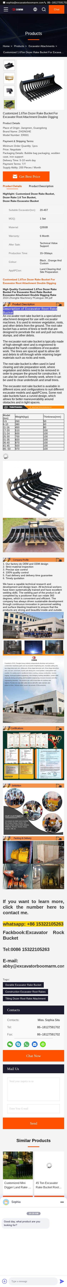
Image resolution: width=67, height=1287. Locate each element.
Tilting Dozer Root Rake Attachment (25, 998)
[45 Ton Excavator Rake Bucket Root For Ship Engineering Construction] (18, 1165)
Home (6, 46)
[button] (10, 108)
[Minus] (62, 1202)
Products (19, 46)
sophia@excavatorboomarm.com (25, 2)
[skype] (18, 1044)
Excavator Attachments (41, 46)
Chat (56, 9)
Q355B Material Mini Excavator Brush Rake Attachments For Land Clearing (49, 1185)
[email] (34, 1044)
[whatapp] (26, 1044)
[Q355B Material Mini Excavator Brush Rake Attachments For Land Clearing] (49, 1165)
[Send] (62, 1281)
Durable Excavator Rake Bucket (23, 984)
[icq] (43, 1044)
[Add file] (4, 1281)
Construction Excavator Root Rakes (25, 991)
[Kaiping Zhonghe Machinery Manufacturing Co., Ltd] (18, 9)
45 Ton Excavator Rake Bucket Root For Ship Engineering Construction (15, 1185)
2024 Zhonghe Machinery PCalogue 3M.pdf (27, 297)
